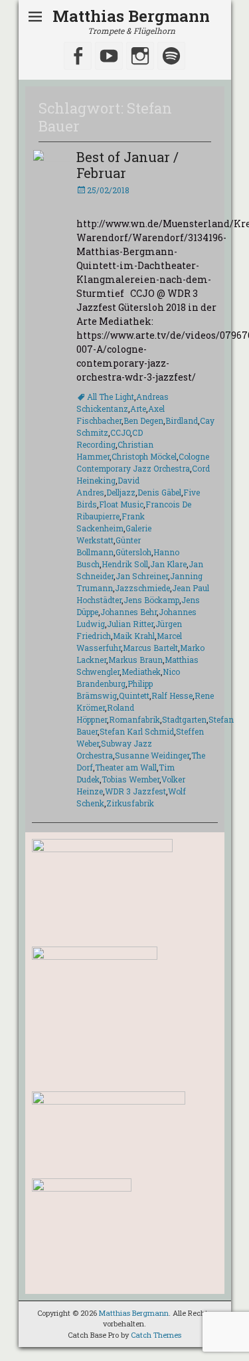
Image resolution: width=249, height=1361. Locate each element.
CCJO (120, 432)
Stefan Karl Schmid (137, 731)
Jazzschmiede (142, 588)
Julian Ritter (130, 623)
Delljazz (120, 492)
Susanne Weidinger (152, 755)
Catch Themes (156, 1335)
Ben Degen (143, 420)
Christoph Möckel (144, 456)
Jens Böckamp (151, 599)
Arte (138, 408)
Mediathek (141, 671)
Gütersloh (133, 552)
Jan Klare (168, 564)
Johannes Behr (128, 611)
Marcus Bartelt (150, 647)
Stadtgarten (184, 719)
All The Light (110, 396)
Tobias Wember (130, 779)
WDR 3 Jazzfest (135, 791)
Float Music (121, 504)
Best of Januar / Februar (127, 164)
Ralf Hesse (172, 695)
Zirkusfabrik (130, 803)
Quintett (134, 695)
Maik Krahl (134, 635)
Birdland (181, 420)
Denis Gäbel (159, 492)
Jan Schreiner (142, 576)
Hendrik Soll (125, 564)
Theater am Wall (126, 767)
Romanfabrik (134, 719)
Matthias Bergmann (131, 16)
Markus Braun (135, 659)
